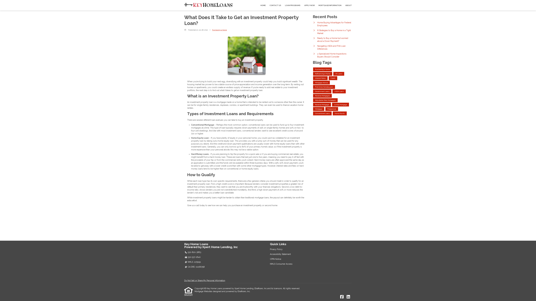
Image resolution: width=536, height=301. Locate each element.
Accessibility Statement (280, 254)
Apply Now (309, 5)
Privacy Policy (276, 249)
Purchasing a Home (219, 30)
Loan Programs (292, 5)
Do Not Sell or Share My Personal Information (204, 280)
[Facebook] (341, 297)
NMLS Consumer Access (281, 264)
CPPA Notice (275, 259)
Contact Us (275, 5)
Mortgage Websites (204, 291)
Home (263, 5)
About (348, 5)
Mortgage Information (330, 5)
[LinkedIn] (348, 297)
